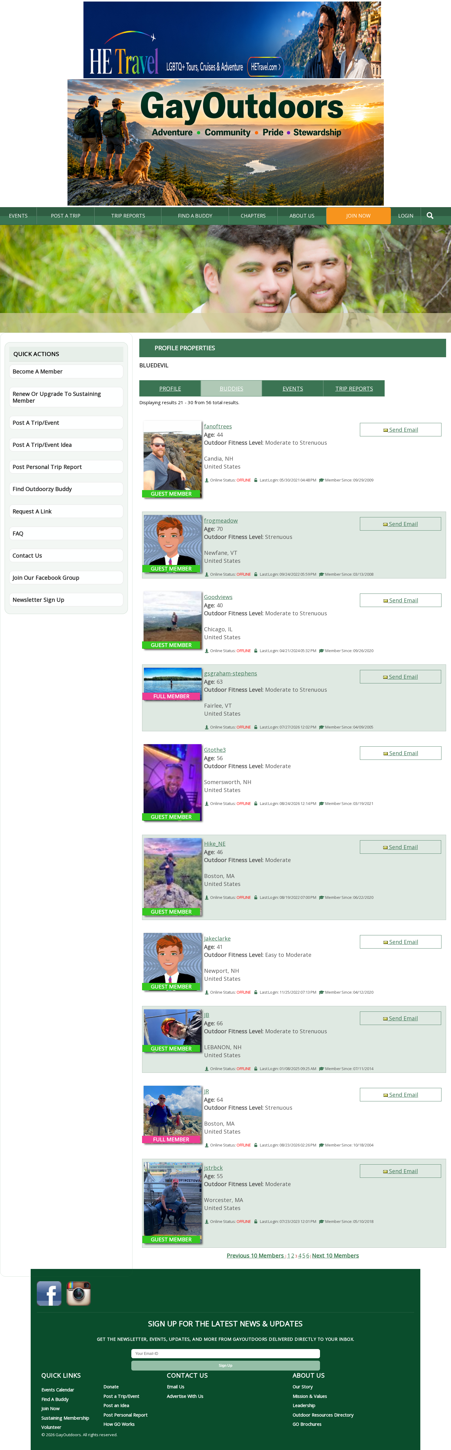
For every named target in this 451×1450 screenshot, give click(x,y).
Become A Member (38, 371)
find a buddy (195, 215)
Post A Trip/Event (36, 422)
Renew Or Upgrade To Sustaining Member (57, 397)
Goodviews (218, 597)
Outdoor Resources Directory (323, 1415)
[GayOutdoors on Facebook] (49, 1294)
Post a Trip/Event (121, 1396)
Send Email (403, 429)
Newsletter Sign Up (38, 599)
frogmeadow (221, 520)
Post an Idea (116, 1405)
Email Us (175, 1386)
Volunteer (51, 1427)
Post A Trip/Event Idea (42, 444)
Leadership (304, 1405)
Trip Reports (128, 215)
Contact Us (27, 555)
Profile (170, 388)
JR (206, 1091)
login (406, 215)
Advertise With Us (185, 1396)
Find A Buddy (54, 1399)
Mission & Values (310, 1396)
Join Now (358, 215)
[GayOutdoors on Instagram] (78, 1294)
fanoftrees (218, 426)
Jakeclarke (217, 938)
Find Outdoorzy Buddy (42, 489)
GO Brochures (307, 1424)
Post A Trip (65, 215)
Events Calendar (57, 1389)
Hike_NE (215, 843)
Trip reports (354, 388)
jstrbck (213, 1167)
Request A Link (32, 511)
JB (206, 1015)
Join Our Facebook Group (46, 577)
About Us (302, 215)
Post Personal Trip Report (47, 466)
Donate (111, 1386)
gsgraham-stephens (230, 673)
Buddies (231, 388)
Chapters (253, 215)
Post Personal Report (125, 1415)
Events (18, 215)
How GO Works (119, 1424)
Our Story (303, 1386)
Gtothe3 (215, 749)
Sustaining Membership (65, 1418)
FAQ (18, 533)
